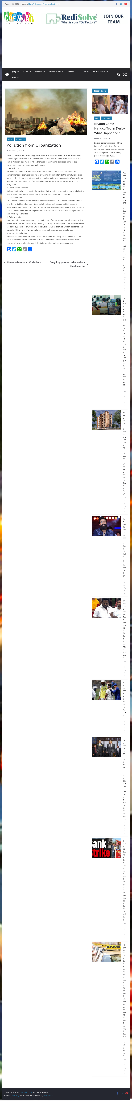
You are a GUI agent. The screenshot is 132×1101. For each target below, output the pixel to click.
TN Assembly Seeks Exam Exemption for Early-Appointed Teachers (124, 629)
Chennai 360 (55, 71)
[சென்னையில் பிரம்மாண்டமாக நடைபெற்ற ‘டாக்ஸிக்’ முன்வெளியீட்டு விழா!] (106, 556)
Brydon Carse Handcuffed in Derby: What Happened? (110, 128)
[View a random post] (125, 75)
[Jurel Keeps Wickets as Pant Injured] (106, 708)
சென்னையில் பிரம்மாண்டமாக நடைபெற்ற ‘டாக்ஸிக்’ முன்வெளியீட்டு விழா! (124, 547)
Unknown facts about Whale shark (24, 262)
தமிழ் (14, 71)
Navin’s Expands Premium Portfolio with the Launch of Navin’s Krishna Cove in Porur (124, 453)
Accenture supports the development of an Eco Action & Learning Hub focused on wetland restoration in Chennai (124, 223)
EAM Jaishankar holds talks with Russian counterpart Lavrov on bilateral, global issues (124, 778)
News (25, 71)
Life (84, 71)
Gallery (72, 71)
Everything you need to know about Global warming (67, 264)
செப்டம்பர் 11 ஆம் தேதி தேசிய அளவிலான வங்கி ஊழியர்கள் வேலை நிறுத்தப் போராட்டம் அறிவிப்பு (124, 880)
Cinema (38, 71)
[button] (17, 71)
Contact (16, 77)
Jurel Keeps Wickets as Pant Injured (124, 698)
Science (10, 139)
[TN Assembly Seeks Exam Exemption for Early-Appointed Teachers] (106, 638)
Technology (99, 71)
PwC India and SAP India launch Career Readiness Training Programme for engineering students (124, 343)
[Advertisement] (66, 49)
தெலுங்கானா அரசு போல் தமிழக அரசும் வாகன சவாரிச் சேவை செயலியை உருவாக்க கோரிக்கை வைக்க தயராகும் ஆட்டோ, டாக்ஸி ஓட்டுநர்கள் (124, 1000)
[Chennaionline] (7, 75)
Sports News (106, 118)
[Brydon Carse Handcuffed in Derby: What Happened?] (110, 104)
